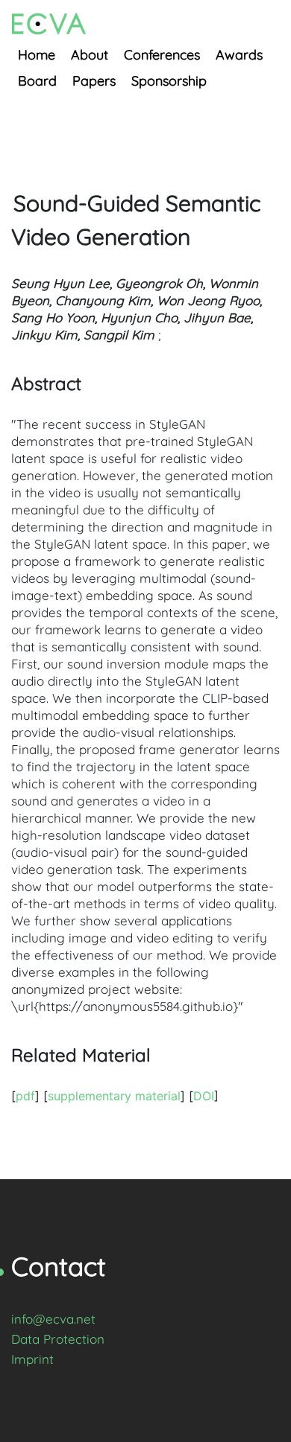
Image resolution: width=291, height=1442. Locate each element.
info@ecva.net (53, 1319)
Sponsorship (169, 80)
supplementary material (114, 1095)
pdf (25, 1095)
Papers (94, 80)
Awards (239, 54)
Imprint (32, 1359)
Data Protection (57, 1339)
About (89, 54)
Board (37, 80)
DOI (203, 1095)
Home (36, 54)
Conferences (162, 54)
